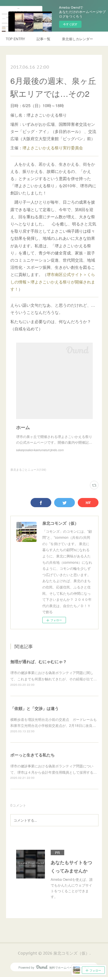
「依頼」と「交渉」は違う (34, 708)
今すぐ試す (70, 24)
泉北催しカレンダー (77, 38)
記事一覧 (43, 38)
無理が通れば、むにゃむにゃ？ (38, 661)
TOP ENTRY (15, 38)
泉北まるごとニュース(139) (28, 470)
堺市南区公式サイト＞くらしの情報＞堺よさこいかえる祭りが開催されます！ (52, 281)
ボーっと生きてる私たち (32, 755)
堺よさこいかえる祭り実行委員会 (52, 147)
